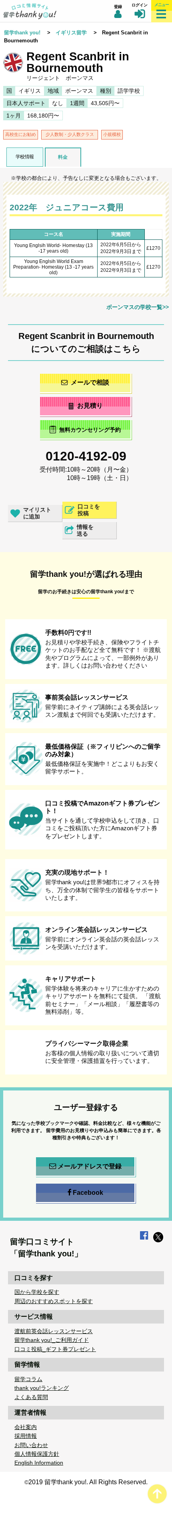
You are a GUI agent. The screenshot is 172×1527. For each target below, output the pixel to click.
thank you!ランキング (41, 1388)
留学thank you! (22, 33)
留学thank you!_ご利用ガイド (51, 1340)
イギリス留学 (71, 33)
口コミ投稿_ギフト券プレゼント (55, 1349)
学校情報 (25, 156)
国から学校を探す (36, 1292)
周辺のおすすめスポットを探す (53, 1301)
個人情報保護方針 (36, 1454)
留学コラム (28, 1379)
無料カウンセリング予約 (90, 430)
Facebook (88, 1192)
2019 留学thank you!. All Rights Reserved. (88, 1482)
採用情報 (25, 1436)
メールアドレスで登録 (90, 1166)
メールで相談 (90, 382)
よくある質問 (31, 1397)
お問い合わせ (31, 1445)
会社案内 (25, 1427)
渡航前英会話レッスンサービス (53, 1331)
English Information (38, 1462)
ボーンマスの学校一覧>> (137, 307)
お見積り (90, 405)
